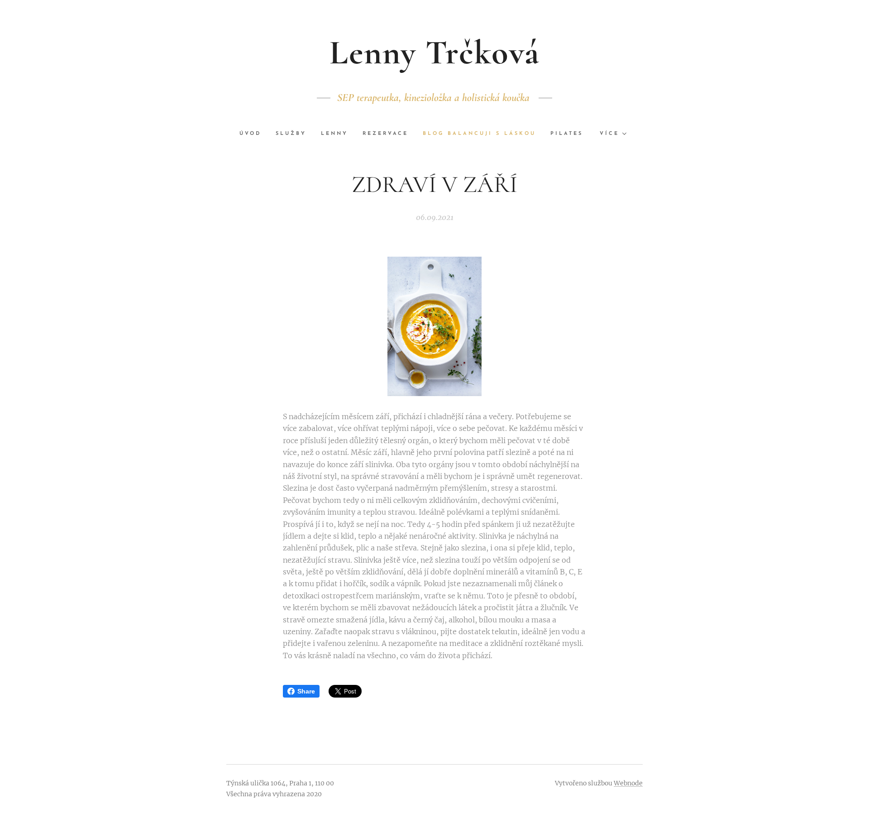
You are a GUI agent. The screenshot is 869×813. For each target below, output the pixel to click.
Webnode (628, 783)
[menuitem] (253, 134)
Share (306, 691)
